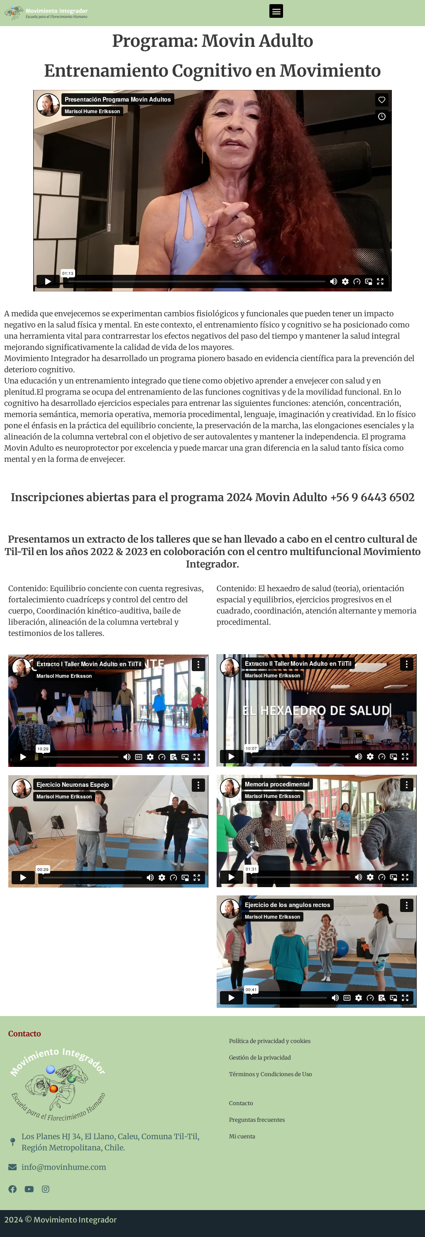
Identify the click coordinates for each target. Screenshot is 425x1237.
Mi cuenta (242, 1136)
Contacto (241, 1103)
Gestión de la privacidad (260, 1057)
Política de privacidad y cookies (269, 1041)
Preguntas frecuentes (257, 1119)
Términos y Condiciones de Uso (270, 1074)
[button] (276, 11)
